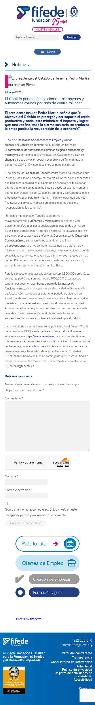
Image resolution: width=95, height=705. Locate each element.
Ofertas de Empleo (42, 562)
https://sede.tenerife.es (40, 336)
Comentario (14, 398)
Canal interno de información (71, 661)
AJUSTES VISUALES (47, 29)
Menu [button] (51, 51)
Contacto (85, 688)
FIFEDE (47, 16)
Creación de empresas (52, 579)
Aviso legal (84, 666)
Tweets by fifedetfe (28, 619)
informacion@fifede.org (76, 644)
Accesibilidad (83, 679)
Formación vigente (48, 592)
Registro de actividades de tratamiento (73, 673)
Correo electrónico (18, 490)
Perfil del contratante (77, 653)
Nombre (11, 476)
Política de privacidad (77, 669)
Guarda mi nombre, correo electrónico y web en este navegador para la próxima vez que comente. (41, 512)
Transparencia (82, 657)
